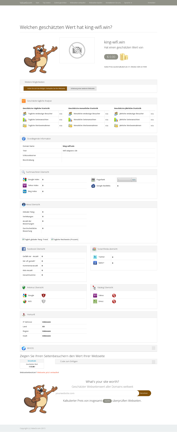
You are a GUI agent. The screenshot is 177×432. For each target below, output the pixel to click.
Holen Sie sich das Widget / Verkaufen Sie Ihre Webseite (46, 88)
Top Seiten (47, 3)
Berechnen (144, 393)
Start (37, 3)
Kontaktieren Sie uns (113, 3)
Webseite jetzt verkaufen (47, 372)
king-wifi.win (32, 361)
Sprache (127, 3)
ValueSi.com (26, 2)
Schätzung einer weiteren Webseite (82, 88)
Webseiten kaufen (95, 3)
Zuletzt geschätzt (60, 3)
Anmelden (151, 3)
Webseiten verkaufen (77, 3)
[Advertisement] (88, 13)
